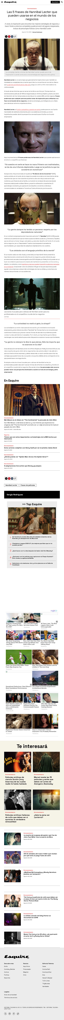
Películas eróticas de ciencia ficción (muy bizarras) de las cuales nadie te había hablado (16, 780)
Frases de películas (28, 485)
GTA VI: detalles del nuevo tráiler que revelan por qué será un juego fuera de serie (40, 854)
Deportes (6, 435)
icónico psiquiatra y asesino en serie (28, 109)
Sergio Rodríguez (37, 32)
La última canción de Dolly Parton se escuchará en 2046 (37, 916)
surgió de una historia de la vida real (18, 85)
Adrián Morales (17, 429)
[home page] (10, 2)
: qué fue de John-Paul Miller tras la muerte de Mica (40, 836)
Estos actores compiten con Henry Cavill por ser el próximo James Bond (30, 448)
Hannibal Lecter (11, 485)
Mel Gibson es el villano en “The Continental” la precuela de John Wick (30, 420)
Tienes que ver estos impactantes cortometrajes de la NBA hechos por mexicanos (30, 438)
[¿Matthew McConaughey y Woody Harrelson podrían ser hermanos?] (12, 876)
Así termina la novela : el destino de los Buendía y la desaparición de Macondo (31, 537)
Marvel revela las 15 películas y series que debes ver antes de (43, 780)
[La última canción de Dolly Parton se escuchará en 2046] (12, 919)
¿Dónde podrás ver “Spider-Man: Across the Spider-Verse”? (26, 457)
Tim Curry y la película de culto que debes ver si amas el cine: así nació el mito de (41, 899)
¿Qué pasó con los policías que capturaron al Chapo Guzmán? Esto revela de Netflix (32, 557)
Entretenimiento (32, 8)
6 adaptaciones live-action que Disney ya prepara (22, 466)
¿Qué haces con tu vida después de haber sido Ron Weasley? (32, 551)
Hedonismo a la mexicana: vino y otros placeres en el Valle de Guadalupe (32, 564)
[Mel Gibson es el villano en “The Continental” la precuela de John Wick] (32, 400)
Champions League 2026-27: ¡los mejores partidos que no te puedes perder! (32, 544)
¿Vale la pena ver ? (42, 816)
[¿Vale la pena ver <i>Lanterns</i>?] (46, 800)
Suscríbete (55, 2)
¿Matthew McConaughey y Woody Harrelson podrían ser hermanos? (40, 873)
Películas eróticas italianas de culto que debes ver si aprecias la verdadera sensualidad (17, 818)
